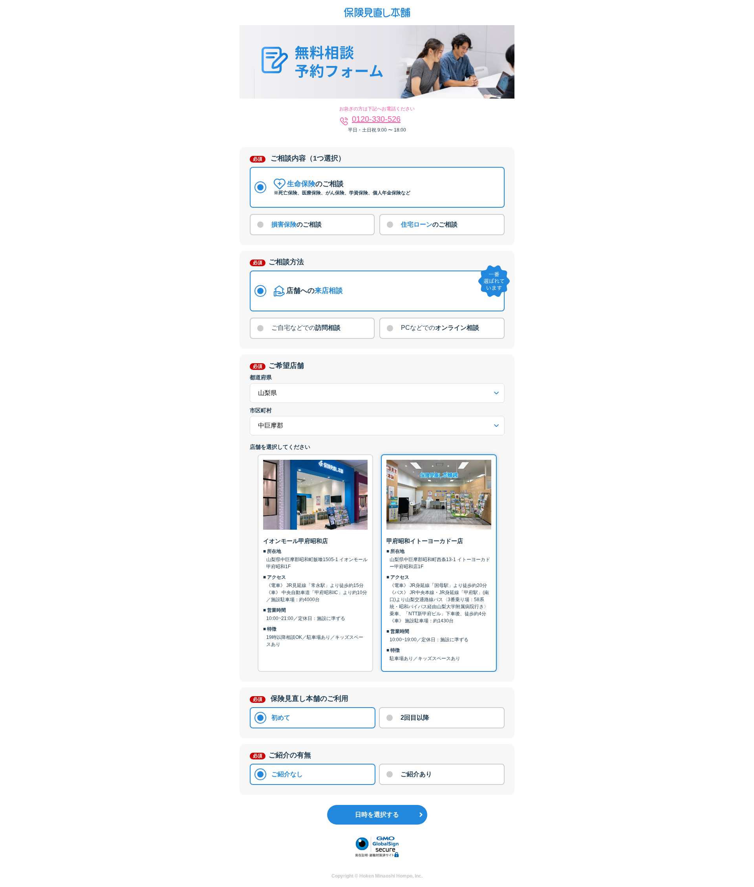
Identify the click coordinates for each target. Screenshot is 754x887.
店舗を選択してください (280, 447)
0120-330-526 (376, 119)
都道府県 (261, 377)
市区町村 (261, 410)
